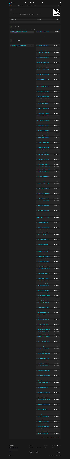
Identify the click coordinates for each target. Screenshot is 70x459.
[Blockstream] (11, 445)
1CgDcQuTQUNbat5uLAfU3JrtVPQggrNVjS (43, 314)
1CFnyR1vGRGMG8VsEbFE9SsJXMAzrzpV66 (44, 295)
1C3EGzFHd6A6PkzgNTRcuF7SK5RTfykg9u (43, 147)
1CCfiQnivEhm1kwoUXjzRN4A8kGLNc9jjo (43, 222)
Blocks (31, 2)
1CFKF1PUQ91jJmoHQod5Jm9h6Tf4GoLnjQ (43, 290)
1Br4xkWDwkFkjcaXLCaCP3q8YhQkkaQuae (43, 84)
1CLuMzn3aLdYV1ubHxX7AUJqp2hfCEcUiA (43, 426)
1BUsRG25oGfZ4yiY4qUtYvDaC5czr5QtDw (43, 96)
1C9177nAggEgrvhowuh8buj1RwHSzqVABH (43, 195)
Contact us (10, 451)
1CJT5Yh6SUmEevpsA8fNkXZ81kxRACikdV (44, 397)
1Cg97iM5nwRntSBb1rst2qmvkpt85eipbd (43, 307)
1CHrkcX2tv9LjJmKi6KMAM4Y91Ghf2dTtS (43, 363)
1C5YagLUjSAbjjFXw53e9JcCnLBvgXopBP (43, 171)
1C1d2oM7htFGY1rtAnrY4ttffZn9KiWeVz (43, 132)
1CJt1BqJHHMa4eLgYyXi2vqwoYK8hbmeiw (44, 394)
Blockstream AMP (31, 451)
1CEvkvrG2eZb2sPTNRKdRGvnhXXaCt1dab (43, 280)
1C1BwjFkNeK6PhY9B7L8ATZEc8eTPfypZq (43, 130)
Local (57, 451)
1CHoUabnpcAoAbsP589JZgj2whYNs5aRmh (44, 353)
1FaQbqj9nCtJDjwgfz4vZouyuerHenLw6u (43, 198)
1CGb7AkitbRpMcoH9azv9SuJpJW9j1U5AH (43, 312)
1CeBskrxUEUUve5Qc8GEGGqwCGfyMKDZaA (44, 256)
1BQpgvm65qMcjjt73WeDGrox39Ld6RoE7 (43, 79)
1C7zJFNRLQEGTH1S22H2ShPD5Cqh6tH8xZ (44, 188)
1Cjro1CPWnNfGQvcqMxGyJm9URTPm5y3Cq (44, 392)
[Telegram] (15, 448)
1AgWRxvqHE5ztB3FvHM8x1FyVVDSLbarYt (43, 64)
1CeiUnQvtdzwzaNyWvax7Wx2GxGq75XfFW (43, 266)
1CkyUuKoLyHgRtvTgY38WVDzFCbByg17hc (44, 414)
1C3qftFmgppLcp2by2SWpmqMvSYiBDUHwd (44, 149)
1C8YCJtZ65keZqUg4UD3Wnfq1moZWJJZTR (43, 193)
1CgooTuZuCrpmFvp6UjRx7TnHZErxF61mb (43, 319)
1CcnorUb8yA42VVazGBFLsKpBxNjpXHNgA (43, 229)
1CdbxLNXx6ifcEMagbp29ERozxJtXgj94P (43, 239)
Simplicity (37, 452)
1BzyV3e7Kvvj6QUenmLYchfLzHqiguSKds (43, 125)
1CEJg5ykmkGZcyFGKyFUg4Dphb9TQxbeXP (44, 268)
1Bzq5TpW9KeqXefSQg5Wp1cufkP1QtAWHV (43, 120)
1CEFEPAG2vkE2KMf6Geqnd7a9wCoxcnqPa (43, 261)
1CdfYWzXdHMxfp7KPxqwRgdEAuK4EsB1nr (43, 244)
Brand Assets (58, 452)
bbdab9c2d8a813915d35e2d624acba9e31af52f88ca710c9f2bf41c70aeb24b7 (22, 29)
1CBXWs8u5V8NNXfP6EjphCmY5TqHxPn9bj (43, 215)
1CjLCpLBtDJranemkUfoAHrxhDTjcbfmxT (43, 387)
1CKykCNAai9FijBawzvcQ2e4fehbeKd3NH (43, 411)
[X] (10, 448)
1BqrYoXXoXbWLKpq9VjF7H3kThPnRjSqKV (43, 81)
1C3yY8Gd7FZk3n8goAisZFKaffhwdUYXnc (43, 154)
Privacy (13, 455)
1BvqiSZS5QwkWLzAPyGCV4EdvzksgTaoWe (44, 115)
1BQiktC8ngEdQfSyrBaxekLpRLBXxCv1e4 (43, 74)
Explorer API (41, 2)
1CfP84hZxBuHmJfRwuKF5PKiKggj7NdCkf (43, 297)
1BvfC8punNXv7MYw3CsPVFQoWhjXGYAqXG (44, 108)
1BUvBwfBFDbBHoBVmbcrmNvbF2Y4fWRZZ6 (44, 98)
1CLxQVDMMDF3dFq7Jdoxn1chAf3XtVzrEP (43, 428)
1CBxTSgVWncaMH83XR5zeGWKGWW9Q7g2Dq (44, 212)
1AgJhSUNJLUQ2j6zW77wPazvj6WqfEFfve (43, 57)
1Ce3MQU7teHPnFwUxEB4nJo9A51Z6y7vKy (43, 251)
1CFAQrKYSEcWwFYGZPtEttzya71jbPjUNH (43, 283)
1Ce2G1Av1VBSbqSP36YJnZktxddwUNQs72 (44, 249)
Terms (10, 455)
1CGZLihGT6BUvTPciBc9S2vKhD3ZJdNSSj (43, 331)
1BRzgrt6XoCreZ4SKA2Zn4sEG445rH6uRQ (43, 86)
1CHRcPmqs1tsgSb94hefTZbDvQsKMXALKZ (44, 360)
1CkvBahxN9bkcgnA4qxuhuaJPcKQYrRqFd (43, 409)
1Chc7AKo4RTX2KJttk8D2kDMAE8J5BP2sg (44, 336)
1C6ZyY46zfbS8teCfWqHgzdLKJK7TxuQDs (43, 181)
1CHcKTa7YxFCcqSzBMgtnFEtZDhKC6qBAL (44, 341)
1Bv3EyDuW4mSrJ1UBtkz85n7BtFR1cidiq (43, 101)
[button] (58, 29)
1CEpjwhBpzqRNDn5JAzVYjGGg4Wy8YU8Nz (44, 273)
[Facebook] (13, 448)
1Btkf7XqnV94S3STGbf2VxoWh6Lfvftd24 (43, 91)
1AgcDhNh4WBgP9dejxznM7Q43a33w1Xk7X (43, 50)
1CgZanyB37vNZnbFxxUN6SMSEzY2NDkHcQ (44, 329)
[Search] (18, 5)
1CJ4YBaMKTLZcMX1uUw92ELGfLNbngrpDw (44, 375)
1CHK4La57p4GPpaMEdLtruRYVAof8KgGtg (43, 348)
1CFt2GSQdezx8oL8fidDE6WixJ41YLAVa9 (43, 302)
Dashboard (27, 2)
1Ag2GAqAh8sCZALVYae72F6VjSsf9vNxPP (43, 45)
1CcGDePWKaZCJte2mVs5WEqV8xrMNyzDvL (43, 227)
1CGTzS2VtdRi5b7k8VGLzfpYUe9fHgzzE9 (43, 324)
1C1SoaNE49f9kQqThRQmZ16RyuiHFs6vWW (44, 135)
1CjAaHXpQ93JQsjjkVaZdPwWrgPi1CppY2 (43, 377)
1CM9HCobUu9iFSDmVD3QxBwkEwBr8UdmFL (44, 433)
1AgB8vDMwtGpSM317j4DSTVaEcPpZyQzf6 (43, 47)
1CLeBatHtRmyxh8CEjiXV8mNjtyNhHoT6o (43, 416)
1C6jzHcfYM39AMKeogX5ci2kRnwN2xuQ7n (43, 176)
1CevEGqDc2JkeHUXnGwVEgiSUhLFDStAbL (43, 278)
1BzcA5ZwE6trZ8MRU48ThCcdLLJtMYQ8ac (44, 118)
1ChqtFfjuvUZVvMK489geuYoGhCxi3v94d (43, 358)
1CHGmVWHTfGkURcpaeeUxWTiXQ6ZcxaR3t (44, 346)
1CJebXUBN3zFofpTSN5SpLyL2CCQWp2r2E (44, 382)
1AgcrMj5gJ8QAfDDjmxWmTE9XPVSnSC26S (43, 52)
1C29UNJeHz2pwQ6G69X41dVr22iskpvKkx (43, 142)
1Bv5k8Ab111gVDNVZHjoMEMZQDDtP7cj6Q (43, 103)
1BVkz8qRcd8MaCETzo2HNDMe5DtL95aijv (43, 113)
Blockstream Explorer (32, 452)
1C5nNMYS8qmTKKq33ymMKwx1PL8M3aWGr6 (44, 166)
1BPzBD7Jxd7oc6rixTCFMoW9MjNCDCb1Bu (43, 69)
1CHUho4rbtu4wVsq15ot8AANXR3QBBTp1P (43, 365)
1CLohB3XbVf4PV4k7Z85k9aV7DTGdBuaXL (44, 421)
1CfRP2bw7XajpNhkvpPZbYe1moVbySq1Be (43, 300)
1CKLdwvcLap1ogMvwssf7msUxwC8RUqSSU (44, 404)
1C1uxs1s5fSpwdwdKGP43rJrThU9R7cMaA (43, 137)
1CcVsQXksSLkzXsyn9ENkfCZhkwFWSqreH (43, 234)
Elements (37, 451)
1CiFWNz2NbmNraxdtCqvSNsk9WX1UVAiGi (44, 370)
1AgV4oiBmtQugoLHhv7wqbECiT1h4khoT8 (43, 62)
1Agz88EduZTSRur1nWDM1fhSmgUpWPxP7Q (43, 67)
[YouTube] (17, 448)
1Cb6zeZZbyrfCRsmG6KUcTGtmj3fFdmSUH (43, 210)
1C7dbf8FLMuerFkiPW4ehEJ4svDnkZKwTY (43, 183)
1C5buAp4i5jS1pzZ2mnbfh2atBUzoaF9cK (43, 164)
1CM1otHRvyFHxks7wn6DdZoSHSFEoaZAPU (44, 431)
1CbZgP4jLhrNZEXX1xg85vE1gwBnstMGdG (43, 217)
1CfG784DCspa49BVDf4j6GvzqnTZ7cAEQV (43, 285)
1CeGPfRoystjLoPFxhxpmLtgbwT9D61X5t (43, 263)
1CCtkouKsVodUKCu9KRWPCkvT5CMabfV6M (43, 232)
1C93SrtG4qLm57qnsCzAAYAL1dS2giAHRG (43, 200)
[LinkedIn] (11, 448)
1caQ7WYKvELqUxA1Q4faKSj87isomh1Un (43, 205)
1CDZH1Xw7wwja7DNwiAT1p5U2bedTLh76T (43, 246)
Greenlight (31, 453)
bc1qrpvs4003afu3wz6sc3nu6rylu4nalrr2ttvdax (43, 31)
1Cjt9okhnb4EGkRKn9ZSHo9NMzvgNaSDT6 (44, 399)
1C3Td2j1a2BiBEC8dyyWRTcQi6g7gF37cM (43, 152)
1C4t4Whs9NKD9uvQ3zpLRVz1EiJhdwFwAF (43, 159)
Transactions (35, 2)
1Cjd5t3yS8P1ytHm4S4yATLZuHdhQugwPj (43, 380)
